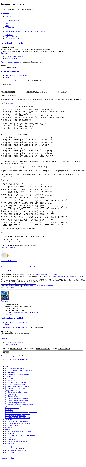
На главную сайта (7, 458)
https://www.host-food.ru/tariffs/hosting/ (45, 274)
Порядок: (54, 348)
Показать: (6, 348)
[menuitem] (14, 20)
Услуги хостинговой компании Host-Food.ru (21, 267)
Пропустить (5, 13)
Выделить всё (9, 103)
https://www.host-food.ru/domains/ (41, 286)
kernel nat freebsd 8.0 (12, 43)
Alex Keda (4, 301)
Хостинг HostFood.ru (9, 261)
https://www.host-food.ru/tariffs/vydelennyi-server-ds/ (18, 284)
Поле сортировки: (29, 348)
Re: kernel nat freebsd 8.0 (12, 318)
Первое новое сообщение (10, 62)
